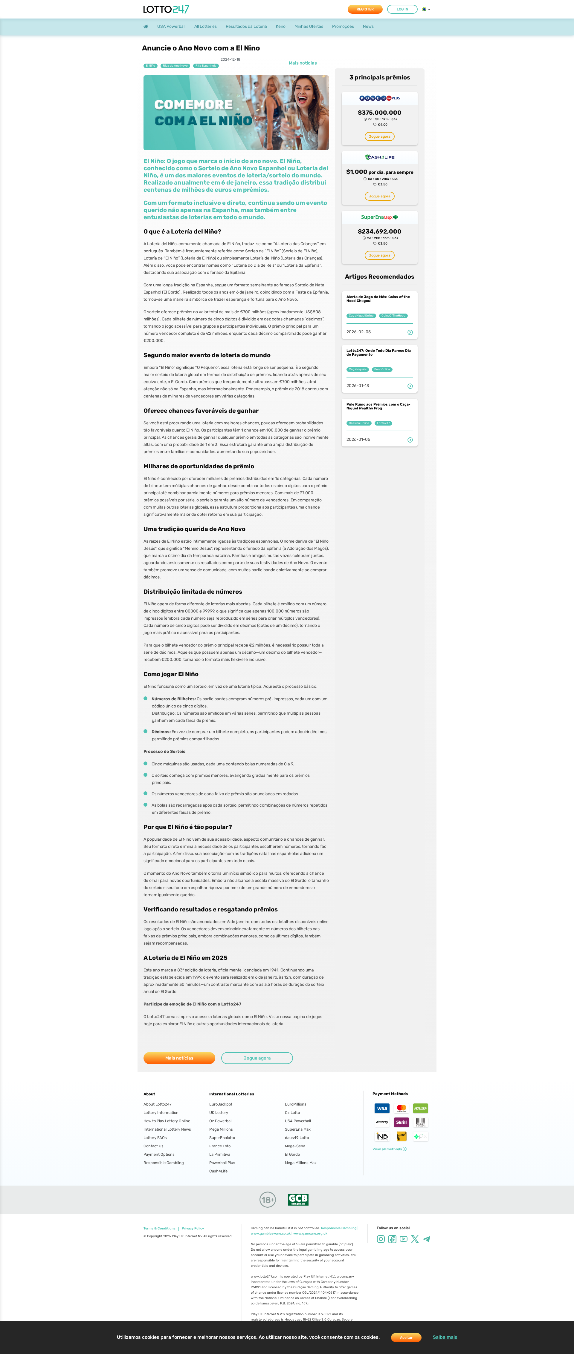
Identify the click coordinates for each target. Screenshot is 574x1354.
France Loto (219, 1146)
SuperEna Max (298, 1129)
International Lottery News (167, 1129)
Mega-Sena (295, 1146)
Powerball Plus (222, 1162)
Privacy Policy (193, 1228)
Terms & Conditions (159, 1228)
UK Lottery (218, 1112)
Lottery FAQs (155, 1137)
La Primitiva (219, 1154)
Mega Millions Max (301, 1162)
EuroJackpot (220, 1104)
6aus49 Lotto (297, 1137)
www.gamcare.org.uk (310, 1233)
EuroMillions (295, 1104)
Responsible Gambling (164, 1162)
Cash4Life (218, 1171)
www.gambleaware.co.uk (271, 1233)
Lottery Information (161, 1112)
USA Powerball (298, 1121)
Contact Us (154, 1146)
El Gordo (292, 1154)
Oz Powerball (220, 1121)
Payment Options (159, 1154)
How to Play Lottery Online (167, 1121)
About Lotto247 (158, 1104)
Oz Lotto (292, 1112)
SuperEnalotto (222, 1137)
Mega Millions (221, 1129)
